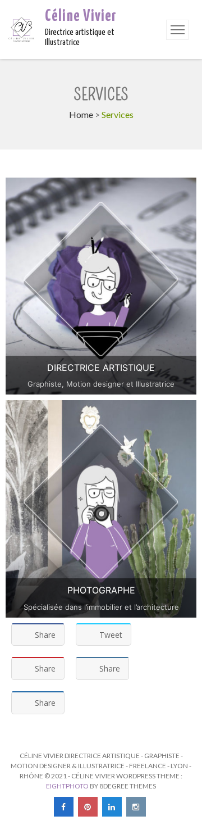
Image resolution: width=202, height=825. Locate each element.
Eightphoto (68, 786)
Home (81, 114)
